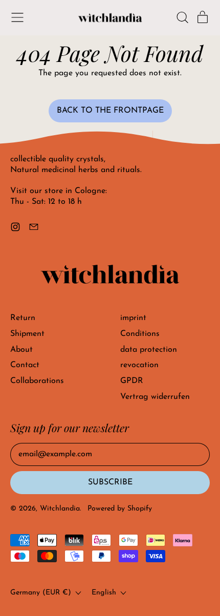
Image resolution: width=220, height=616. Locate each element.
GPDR (131, 381)
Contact (24, 365)
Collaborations (37, 381)
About (21, 350)
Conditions (140, 334)
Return (22, 318)
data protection (148, 350)
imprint (133, 318)
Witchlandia (60, 509)
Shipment (27, 334)
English (104, 593)
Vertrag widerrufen (155, 397)
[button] (182, 17)
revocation (139, 365)
